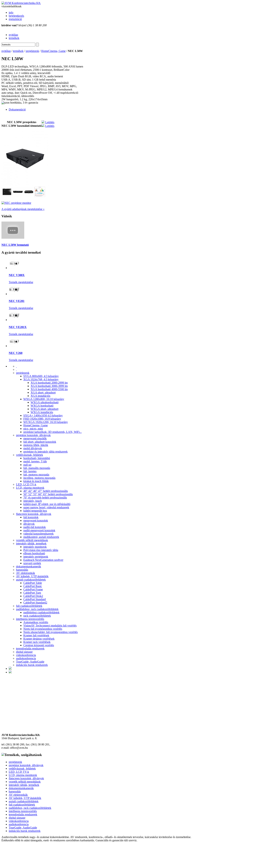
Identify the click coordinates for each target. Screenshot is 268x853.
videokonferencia (26, 655)
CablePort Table (32, 582)
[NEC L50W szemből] (28, 196)
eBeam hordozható (34, 553)
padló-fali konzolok (34, 527)
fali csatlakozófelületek (29, 605)
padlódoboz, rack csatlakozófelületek (37, 609)
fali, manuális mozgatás (36, 468)
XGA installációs (40, 395)
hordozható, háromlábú (36, 458)
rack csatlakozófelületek (37, 615)
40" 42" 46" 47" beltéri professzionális (45, 491)
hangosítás (22, 569)
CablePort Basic (32, 586)
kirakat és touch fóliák (36, 481)
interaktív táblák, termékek (31, 543)
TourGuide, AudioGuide (30, 661)
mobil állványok (32, 448)
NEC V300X (17, 275)
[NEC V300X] (14, 267)
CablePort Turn (32, 592)
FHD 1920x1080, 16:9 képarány (42, 418)
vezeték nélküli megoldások (32, 540)
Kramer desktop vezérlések (39, 638)
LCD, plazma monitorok (30, 487)
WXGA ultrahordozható (45, 402)
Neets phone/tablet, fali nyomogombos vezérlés (50, 632)
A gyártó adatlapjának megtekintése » (22, 209)
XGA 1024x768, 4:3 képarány (41, 379)
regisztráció (15, 19)
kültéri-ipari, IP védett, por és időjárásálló (46, 504)
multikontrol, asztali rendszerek (41, 536)
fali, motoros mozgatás (36, 474)
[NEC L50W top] (6, 196)
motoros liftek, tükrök (35, 445)
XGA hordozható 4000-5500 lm (49, 389)
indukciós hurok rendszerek (32, 664)
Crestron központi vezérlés (38, 645)
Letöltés (49, 122)
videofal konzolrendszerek (38, 533)
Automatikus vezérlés (35, 622)
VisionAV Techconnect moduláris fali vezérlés (50, 625)
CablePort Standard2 (35, 602)
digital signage (24, 651)
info (11, 12)
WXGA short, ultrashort (44, 408)
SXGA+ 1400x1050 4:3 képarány (43, 415)
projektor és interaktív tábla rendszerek (45, 451)
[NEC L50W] (25, 184)
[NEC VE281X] (14, 319)
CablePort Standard (34, 599)
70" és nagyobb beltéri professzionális (45, 497)
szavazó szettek (32, 563)
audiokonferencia (26, 658)
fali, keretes (29, 471)
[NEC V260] (14, 345)
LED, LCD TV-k (26, 484)
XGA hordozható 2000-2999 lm (49, 382)
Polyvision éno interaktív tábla (40, 550)
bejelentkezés (16, 15)
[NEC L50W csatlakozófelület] (17, 196)
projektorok (32, 51)
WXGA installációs (42, 412)
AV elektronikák (25, 573)
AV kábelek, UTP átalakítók (32, 576)
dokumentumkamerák (28, 566)
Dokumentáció (17, 109)
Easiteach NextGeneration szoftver (43, 559)
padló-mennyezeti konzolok (39, 530)
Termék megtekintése (21, 282)
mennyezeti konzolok (35, 520)
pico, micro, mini (33, 428)
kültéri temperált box (35, 510)
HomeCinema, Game (53, 51)
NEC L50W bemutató (15, 244)
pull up (27, 464)
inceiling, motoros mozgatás (39, 477)
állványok (29, 523)
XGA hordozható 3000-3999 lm (49, 385)
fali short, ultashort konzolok (39, 441)
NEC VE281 (16, 301)
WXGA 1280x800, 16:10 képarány (43, 399)
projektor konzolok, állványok (33, 435)
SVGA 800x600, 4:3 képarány (41, 376)
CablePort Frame (33, 589)
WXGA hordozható (42, 405)
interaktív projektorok (35, 556)
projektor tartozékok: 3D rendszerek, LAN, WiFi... (52, 431)
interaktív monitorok (35, 546)
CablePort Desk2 (33, 596)
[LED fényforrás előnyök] (39, 196)
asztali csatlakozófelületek (31, 579)
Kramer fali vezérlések (36, 635)
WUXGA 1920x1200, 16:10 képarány (45, 422)
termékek (14, 38)
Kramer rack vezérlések (37, 641)
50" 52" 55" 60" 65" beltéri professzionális (48, 494)
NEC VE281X (18, 327)
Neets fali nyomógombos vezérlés (42, 628)
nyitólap (13, 34)
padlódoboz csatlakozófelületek (41, 612)
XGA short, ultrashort (43, 392)
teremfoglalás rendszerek (30, 648)
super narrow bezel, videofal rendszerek (46, 507)
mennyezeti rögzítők (35, 438)
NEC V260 (15, 352)
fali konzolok (30, 517)
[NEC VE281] (14, 293)
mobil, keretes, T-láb (35, 461)
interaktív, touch (32, 500)
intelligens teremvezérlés (30, 619)
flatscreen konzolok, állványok (33, 513)
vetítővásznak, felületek (29, 454)
